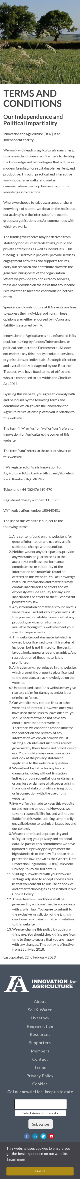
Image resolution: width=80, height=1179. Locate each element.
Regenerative (40, 1026)
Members (40, 1050)
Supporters (40, 1042)
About (40, 1001)
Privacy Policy (40, 1075)
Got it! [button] (40, 1171)
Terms (40, 1067)
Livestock (40, 1017)
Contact (40, 1059)
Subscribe (40, 1124)
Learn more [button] (16, 1160)
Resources (40, 1034)
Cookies (40, 1083)
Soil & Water (40, 1009)
